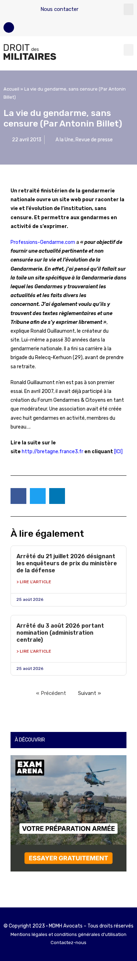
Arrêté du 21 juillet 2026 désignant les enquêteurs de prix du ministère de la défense (67, 563)
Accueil (11, 89)
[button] (128, 9)
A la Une (64, 140)
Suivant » (89, 693)
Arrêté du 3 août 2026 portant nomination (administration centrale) (60, 632)
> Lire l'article (34, 581)
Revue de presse (94, 140)
